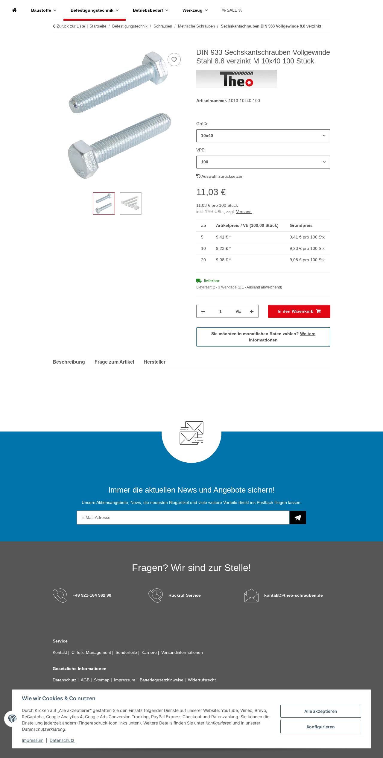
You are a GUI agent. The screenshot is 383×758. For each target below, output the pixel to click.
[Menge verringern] (203, 311)
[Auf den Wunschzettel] (174, 59)
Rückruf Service (184, 595)
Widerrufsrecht (202, 680)
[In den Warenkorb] (57, 45)
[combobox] (263, 135)
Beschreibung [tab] (69, 361)
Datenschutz (62, 740)
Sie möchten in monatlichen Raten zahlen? (263, 336)
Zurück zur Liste (71, 26)
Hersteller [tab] (154, 361)
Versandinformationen (182, 652)
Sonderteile (126, 652)
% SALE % (232, 10)
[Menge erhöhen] (251, 311)
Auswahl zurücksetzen (222, 176)
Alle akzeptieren (320, 711)
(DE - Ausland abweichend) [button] (260, 287)
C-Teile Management (92, 652)
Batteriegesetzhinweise (162, 680)
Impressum (32, 740)
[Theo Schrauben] (14, 10)
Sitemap (102, 680)
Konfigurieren (321, 726)
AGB (86, 680)
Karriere (150, 652)
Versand (244, 211)
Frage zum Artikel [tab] (114, 361)
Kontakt (60, 652)
